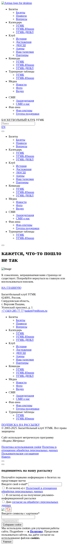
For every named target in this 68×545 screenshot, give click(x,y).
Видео (20, 91)
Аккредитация (25, 100)
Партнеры (22, 55)
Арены (20, 48)
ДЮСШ (21, 45)
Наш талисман (25, 51)
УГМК (20, 25)
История (21, 38)
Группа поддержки (27, 113)
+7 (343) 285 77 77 (12, 310)
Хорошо (7, 541)
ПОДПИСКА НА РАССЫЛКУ (20, 424)
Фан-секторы (24, 110)
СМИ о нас (23, 103)
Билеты (20, 12)
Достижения (23, 42)
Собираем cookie (12, 524)
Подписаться (10, 521)
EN (3, 127)
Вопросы (21, 19)
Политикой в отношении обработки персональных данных (29, 490)
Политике (36, 531)
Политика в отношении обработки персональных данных (29, 448)
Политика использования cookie (21, 446)
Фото (19, 87)
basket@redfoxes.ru (35, 310)
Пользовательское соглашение (20, 453)
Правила (21, 15)
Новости (21, 84)
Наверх (6, 456)
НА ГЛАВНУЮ (11, 287)
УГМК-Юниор (25, 28)
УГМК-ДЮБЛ (25, 32)
